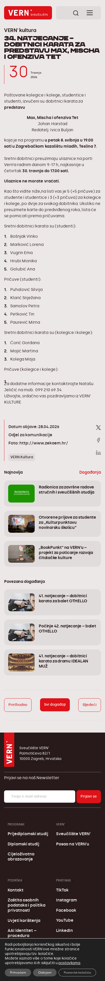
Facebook (66, 910)
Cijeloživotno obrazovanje (21, 857)
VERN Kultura (21, 457)
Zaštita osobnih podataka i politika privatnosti (26, 905)
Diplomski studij (23, 844)
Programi (16, 824)
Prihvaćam (18, 972)
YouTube (64, 920)
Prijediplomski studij (28, 833)
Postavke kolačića (77, 972)
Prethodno (17, 705)
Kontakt (15, 890)
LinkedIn (64, 930)
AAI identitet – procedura (22, 933)
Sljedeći (90, 705)
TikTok (62, 890)
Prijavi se (89, 796)
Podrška (15, 880)
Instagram (66, 900)
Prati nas (63, 880)
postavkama (69, 963)
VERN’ (60, 824)
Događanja (90, 472)
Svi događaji (55, 704)
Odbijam (44, 972)
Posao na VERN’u (72, 844)
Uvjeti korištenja (24, 920)
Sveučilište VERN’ (73, 833)
